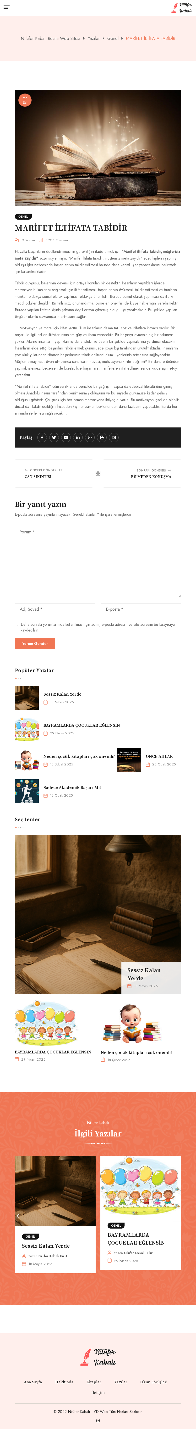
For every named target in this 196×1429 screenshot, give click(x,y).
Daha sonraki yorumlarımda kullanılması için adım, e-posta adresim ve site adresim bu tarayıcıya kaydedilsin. (98, 627)
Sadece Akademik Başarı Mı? (72, 787)
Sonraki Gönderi (151, 470)
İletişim (98, 1392)
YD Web (101, 1411)
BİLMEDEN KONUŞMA (151, 476)
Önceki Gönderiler (46, 470)
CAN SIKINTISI (38, 476)
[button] (18, 1216)
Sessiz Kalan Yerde (63, 694)
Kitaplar (94, 1382)
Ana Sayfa (33, 1382)
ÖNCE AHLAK (159, 756)
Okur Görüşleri (153, 1382)
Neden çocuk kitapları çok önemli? (80, 756)
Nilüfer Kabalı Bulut (52, 1256)
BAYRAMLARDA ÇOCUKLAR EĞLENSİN (82, 725)
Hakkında (64, 1382)
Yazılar (120, 1382)
